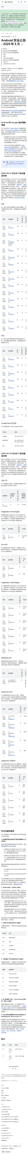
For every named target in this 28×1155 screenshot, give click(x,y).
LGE (8, 1030)
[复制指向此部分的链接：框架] (5, 204)
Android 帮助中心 (5, 1128)
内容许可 (16, 1075)
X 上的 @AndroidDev (6, 1109)
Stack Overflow (5, 1138)
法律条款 (15, 1146)
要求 (2, 1090)
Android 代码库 (5, 1088)
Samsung (3, 1032)
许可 (20, 1146)
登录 (25, 2)
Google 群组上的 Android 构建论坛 (9, 1119)
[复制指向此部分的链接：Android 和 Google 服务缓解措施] (6, 125)
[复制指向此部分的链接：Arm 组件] (9, 545)
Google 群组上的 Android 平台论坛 (9, 1116)
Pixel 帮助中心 (4, 1130)
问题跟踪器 (4, 1140)
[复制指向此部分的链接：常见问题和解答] (15, 831)
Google (22, 1029)
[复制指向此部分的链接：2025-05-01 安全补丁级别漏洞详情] (8, 176)
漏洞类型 (19, 185)
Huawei (3, 1030)
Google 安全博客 (5, 1114)
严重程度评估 (17, 102)
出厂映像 (3, 1098)
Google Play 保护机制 (13, 130)
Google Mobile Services (7, 1135)
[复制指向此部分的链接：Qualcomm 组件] (14, 692)
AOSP (2, 33)
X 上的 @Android (5, 1107)
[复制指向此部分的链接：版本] (6, 1039)
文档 (2, 6)
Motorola (12, 1030)
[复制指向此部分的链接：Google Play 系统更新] (18, 423)
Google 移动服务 (12, 151)
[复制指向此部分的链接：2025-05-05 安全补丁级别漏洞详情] (8, 456)
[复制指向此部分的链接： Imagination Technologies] (21, 512)
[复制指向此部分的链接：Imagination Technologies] (21, 583)
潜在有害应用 (9, 149)
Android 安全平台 (15, 128)
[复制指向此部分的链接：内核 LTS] (8, 481)
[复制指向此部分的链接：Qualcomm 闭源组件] (17, 761)
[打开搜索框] (18, 2)
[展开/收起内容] (8, 49)
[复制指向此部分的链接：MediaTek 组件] (13, 658)
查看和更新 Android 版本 (17, 81)
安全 (11, 33)
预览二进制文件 (5, 1095)
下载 (2, 1093)
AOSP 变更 (17, 27)
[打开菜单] (2, 2)
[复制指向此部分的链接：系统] (5, 336)
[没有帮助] (15, 36)
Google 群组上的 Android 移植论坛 (9, 1121)
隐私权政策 (5, 1148)
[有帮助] (13, 36)
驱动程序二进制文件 (6, 1100)
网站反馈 (11, 1148)
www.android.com (5, 1133)
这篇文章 (19, 884)
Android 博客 (4, 1111)
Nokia (18, 1030)
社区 (10, 1146)
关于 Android (4, 1146)
